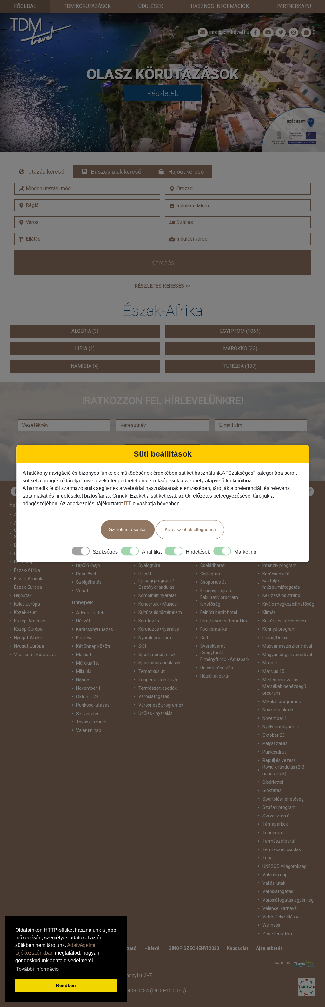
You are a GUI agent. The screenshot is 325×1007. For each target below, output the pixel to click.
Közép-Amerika (29, 620)
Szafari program (279, 807)
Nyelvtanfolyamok (280, 726)
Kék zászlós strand (281, 595)
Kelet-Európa (27, 604)
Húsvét (83, 620)
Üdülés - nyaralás (155, 713)
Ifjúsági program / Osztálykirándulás (156, 584)
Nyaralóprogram (154, 637)
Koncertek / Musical (158, 604)
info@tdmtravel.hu (229, 32)
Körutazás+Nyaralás (158, 629)
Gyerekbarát (212, 645)
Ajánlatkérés (269, 948)
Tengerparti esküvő (157, 679)
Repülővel (86, 573)
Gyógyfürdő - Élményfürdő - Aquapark (224, 656)
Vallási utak (273, 883)
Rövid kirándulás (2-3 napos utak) (283, 770)
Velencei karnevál (280, 908)
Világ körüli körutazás (35, 654)
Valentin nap (88, 730)
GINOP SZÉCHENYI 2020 (194, 948)
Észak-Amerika (29, 578)
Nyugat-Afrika (28, 637)
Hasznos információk (220, 6)
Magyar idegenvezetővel (287, 654)
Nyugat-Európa (29, 645)
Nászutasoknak (278, 709)
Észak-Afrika (27, 570)
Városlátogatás (153, 696)
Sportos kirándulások (159, 662)
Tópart (269, 857)
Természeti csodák (157, 688)
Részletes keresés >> (162, 286)
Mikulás (83, 671)
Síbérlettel (272, 782)
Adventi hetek (90, 612)
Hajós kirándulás (216, 667)
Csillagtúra (211, 573)
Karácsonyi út (275, 573)
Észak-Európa (28, 587)
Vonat (82, 590)
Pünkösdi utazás (92, 705)
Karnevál (85, 637)
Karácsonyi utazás (94, 629)
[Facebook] (255, 32)
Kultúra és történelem (160, 612)
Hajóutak (23, 595)
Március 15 (273, 671)
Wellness (271, 925)
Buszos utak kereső (116, 171)
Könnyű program (279, 629)
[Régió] (87, 205)
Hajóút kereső (186, 171)
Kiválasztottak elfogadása (190, 529)
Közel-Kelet (25, 612)
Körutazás (148, 620)
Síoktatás (272, 790)
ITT (127, 503)
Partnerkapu (293, 6)
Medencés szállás (280, 679)
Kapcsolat (237, 948)
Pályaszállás (275, 743)
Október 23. (87, 696)
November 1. (89, 688)
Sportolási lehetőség (283, 799)
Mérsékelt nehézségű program (284, 689)
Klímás (269, 612)
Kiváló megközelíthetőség (288, 604)
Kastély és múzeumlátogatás (281, 584)
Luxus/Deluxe (276, 637)
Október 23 (273, 735)
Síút (142, 645)
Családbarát (212, 565)
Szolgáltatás (89, 582)
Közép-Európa (28, 629)
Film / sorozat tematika (223, 620)
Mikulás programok (281, 701)
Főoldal (25, 6)
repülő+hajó (88, 565)
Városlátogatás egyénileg (288, 900)
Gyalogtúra (149, 565)
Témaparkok (275, 824)
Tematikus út (151, 671)
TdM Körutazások (87, 6)
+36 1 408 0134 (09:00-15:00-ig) (150, 991)
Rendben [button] (66, 985)
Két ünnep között (93, 646)
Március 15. (87, 663)
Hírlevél (152, 948)
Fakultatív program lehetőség (219, 601)
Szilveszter (87, 713)
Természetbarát (278, 840)
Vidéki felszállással (281, 916)
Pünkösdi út (274, 752)
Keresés (162, 262)
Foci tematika (213, 629)
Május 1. (84, 654)
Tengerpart (273, 832)
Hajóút (144, 573)
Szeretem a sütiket (128, 529)
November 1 (274, 718)
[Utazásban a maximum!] (303, 963)
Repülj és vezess (279, 760)
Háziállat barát (214, 676)
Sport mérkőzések (157, 654)
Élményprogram (216, 590)
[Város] (87, 222)
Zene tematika (277, 933)
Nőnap (82, 679)
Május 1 (270, 662)
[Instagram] (309, 491)
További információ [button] (37, 969)
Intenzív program (279, 565)
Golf (204, 637)
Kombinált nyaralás (157, 595)
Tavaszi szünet (91, 721)
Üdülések (150, 6)
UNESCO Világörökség (284, 866)
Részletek (162, 93)
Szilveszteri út (276, 815)
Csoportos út (213, 582)
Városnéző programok (160, 705)
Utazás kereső (46, 171)
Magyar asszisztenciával (287, 645)
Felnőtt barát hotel (218, 612)
